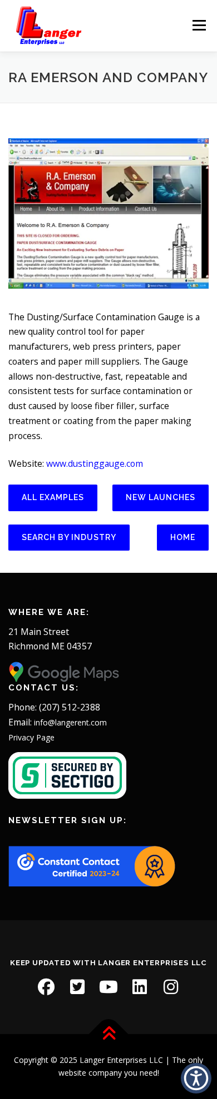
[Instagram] (170, 987)
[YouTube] (108, 987)
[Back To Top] (109, 1033)
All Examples (53, 497)
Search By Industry (69, 537)
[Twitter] (77, 987)
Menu (199, 25)
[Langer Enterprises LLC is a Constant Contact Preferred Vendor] (91, 865)
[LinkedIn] (139, 987)
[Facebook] (46, 987)
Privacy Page (31, 737)
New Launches (160, 497)
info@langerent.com (70, 722)
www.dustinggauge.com (94, 463)
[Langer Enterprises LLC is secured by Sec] (67, 774)
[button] (196, 1078)
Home (182, 537)
